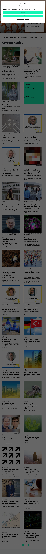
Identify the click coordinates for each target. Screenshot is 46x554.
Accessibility (27, 19)
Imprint (18, 19)
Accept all (23, 12)
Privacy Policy (22, 19)
